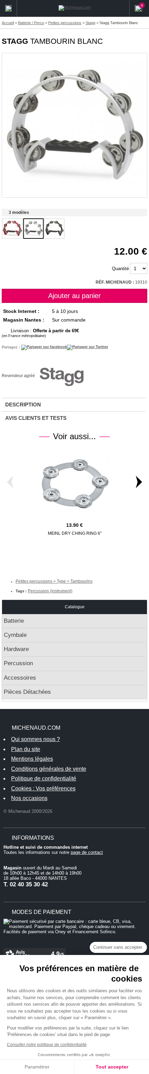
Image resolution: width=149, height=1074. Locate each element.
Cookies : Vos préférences (43, 788)
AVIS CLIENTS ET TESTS (36, 418)
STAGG (15, 41)
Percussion (18, 663)
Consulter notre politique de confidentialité (47, 1044)
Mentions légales (32, 759)
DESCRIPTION (23, 404)
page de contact (87, 852)
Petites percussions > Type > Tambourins (54, 581)
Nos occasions (29, 798)
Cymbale (15, 635)
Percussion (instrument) (50, 591)
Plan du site (25, 749)
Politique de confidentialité (43, 778)
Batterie (14, 621)
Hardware (16, 649)
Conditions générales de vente (48, 769)
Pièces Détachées (27, 692)
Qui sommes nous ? (35, 739)
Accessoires (20, 677)
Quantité (120, 268)
